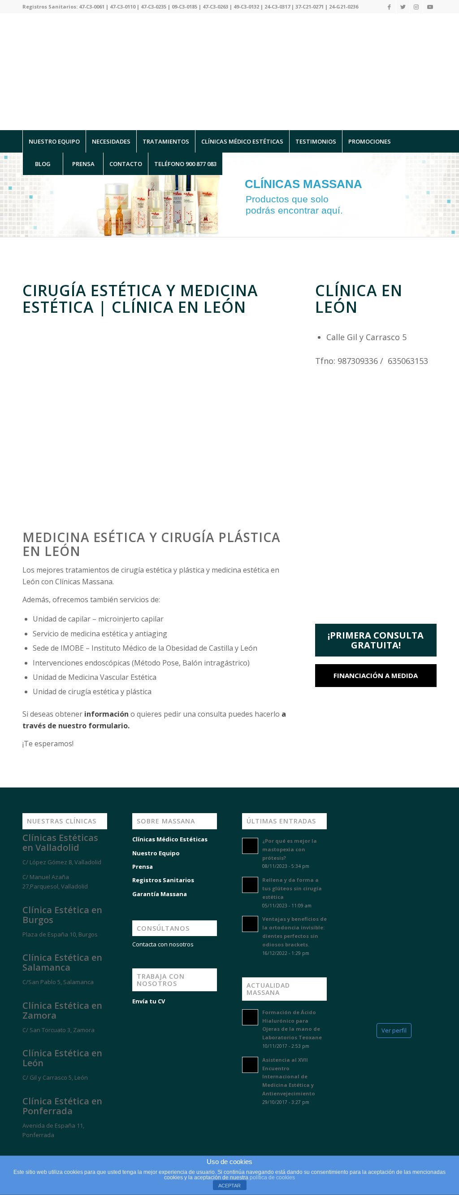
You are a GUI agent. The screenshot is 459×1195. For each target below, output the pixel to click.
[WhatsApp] (18, 1151)
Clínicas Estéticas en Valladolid (60, 843)
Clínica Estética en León (62, 1058)
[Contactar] (72, 1151)
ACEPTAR (229, 1185)
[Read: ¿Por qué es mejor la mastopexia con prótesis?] (250, 846)
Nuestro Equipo (156, 853)
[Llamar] (45, 1151)
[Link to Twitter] (402, 6)
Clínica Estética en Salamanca (62, 962)
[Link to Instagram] (416, 6)
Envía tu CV (148, 1001)
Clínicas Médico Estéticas (170, 839)
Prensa (142, 866)
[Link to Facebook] (389, 6)
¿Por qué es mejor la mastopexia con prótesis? (289, 849)
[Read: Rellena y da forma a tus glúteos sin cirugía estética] (250, 885)
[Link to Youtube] (430, 6)
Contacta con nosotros (163, 944)
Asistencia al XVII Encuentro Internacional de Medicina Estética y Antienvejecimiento (288, 1076)
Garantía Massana (159, 894)
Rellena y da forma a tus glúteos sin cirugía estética (292, 888)
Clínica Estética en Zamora (62, 1010)
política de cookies (272, 1177)
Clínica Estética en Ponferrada (62, 1106)
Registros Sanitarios (163, 880)
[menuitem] (54, 141)
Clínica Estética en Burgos (62, 915)
